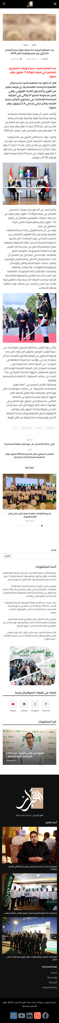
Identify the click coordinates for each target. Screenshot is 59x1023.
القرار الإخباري (38, 815)
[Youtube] (21, 1015)
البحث (53, 550)
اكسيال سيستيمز (29, 1006)
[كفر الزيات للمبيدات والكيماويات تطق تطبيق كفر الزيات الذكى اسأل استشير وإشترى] (29, 935)
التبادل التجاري (50, 428)
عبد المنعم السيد (27, 428)
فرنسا (15, 428)
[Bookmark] (6, 477)
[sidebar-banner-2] (29, 665)
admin (45, 59)
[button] (5, 500)
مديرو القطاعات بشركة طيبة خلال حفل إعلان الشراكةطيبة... (29, 515)
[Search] (4, 4)
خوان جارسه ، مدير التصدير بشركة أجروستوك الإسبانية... (31, 755)
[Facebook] (45, 1015)
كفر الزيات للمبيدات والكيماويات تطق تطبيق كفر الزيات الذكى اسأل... (31, 958)
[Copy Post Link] (5, 512)
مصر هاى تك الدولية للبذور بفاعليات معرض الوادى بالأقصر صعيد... (30, 913)
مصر (45, 359)
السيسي (38, 428)
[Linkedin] (29, 1015)
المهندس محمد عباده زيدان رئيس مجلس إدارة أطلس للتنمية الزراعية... (32, 868)
